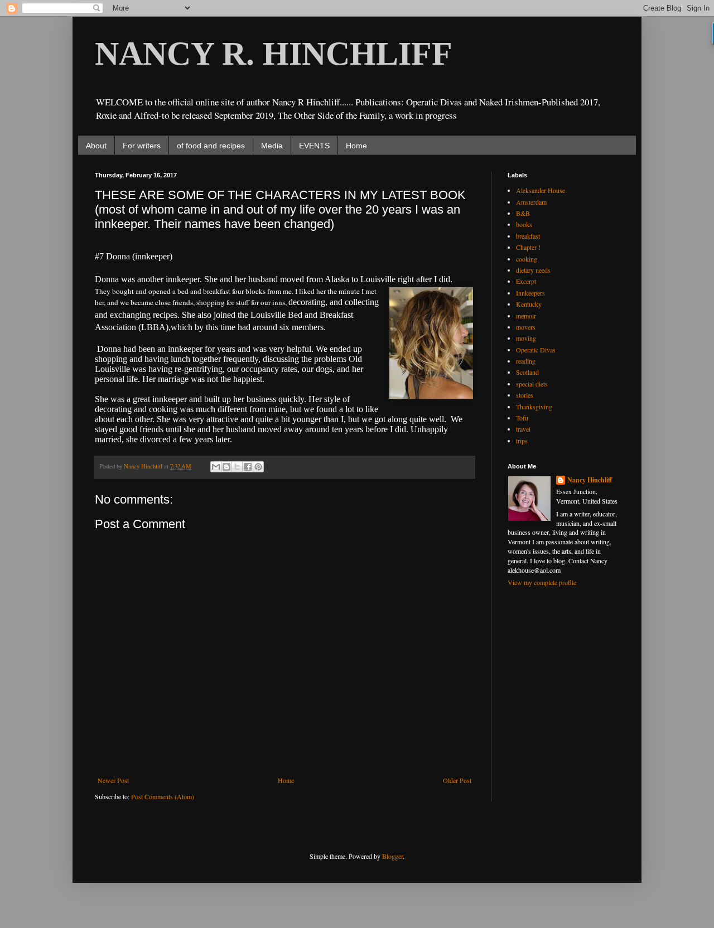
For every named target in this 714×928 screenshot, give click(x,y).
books (524, 224)
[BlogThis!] (226, 466)
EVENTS (314, 145)
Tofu (522, 417)
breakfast (528, 235)
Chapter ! (528, 247)
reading (526, 360)
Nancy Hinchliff (589, 480)
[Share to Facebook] (247, 466)
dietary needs (533, 269)
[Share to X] (237, 466)
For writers (142, 145)
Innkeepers (530, 292)
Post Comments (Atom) (162, 796)
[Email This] (215, 466)
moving (526, 338)
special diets (532, 383)
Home (356, 145)
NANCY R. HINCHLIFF (273, 53)
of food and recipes (211, 145)
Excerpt (526, 281)
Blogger (392, 856)
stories (524, 394)
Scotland (527, 372)
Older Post (457, 780)
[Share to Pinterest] (258, 466)
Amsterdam (531, 201)
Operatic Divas (536, 349)
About (96, 145)
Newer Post (113, 780)
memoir (526, 315)
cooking (526, 258)
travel (523, 428)
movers (526, 326)
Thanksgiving (534, 406)
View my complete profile (542, 582)
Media (272, 145)
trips (522, 440)
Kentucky (529, 303)
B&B (523, 213)
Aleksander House (540, 190)
